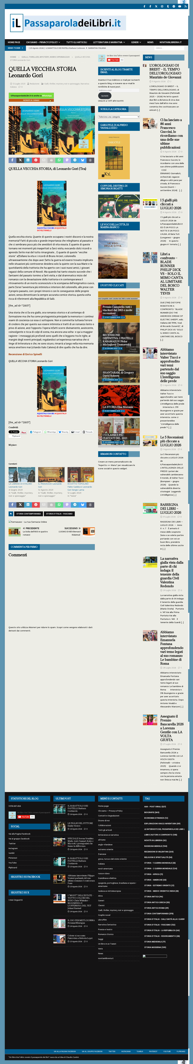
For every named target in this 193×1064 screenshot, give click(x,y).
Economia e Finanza (156, 818)
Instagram (13, 848)
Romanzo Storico (106, 934)
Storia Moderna (155, 947)
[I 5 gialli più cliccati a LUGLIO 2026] (150, 221)
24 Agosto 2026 (76, 911)
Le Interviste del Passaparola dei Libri (166, 829)
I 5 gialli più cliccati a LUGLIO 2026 (170, 204)
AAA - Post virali (155, 806)
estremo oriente (105, 849)
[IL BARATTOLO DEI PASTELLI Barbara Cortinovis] (59, 809)
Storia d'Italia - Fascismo (59, 513)
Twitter (12, 843)
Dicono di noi (104, 820)
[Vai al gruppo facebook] (150, 6)
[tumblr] (168, 6)
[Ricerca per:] (169, 48)
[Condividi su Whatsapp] (59, 160)
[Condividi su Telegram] (75, 160)
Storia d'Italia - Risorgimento (162, 936)
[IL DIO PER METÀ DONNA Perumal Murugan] (59, 923)
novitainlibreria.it (171, 42)
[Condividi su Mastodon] (67, 160)
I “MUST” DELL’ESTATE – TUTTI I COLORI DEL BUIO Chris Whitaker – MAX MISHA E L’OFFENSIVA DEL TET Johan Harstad (80, 901)
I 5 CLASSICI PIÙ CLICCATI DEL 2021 (115, 436)
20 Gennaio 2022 (112, 442)
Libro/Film (102, 919)
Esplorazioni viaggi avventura (162, 823)
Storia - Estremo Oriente (159, 885)
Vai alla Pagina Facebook (19, 833)
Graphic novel (104, 915)
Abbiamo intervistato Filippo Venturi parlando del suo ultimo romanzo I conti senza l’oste (81, 879)
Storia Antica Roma (156, 908)
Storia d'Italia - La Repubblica (162, 930)
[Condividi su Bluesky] (83, 160)
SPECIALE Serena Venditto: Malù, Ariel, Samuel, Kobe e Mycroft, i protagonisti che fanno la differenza (81, 842)
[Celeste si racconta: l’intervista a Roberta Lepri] (59, 938)
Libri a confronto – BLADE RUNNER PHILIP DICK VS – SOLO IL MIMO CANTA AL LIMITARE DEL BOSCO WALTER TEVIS (171, 273)
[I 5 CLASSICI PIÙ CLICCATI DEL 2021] (119, 431)
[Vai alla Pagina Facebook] (144, 6)
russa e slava (103, 873)
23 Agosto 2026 (76, 941)
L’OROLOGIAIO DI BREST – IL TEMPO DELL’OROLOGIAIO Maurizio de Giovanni (165, 71)
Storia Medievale (154, 941)
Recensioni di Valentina (158, 851)
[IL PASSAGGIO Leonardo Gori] (51, 474)
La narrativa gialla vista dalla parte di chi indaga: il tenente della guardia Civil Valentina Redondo (171, 572)
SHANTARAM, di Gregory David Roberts (118, 374)
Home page (14, 42)
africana (101, 839)
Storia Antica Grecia (157, 902)
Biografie (151, 812)
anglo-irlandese (105, 844)
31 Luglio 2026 (169, 516)
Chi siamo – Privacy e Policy (42, 42)
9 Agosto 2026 (159, 81)
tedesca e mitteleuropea (109, 891)
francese (102, 854)
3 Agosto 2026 (169, 297)
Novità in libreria (155, 840)
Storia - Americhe (155, 879)
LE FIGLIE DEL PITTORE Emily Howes (80, 824)
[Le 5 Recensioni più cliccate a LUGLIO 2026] (150, 465)
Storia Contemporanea (28, 513)
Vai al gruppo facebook (19, 838)
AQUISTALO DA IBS (45, 228)
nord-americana (105, 868)
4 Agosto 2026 (169, 212)
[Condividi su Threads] (90, 160)
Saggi (100, 939)
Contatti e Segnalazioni (108, 815)
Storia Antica (153, 896)
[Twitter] (156, 6)
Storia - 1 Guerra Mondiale (160, 862)
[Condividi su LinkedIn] (28, 160)
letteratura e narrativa (107, 42)
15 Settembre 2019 (112, 411)
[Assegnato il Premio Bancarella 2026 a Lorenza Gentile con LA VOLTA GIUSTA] (150, 747)
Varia (100, 948)
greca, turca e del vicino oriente (112, 859)
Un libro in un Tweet (107, 943)
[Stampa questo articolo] (51, 160)
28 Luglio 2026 (169, 667)
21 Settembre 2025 (112, 317)
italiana (101, 863)
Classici (101, 905)
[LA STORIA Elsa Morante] (119, 400)
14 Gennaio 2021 (111, 379)
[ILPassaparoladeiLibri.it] (68, 37)
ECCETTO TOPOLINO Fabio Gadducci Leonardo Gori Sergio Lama (80, 486)
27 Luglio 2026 (169, 744)
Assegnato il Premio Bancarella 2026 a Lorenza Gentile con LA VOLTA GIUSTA (172, 728)
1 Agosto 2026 (169, 449)
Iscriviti (104, 95)
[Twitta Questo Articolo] (20, 160)
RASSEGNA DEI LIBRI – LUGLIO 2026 (170, 509)
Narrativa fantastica (107, 924)
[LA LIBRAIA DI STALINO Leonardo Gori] (22, 474)
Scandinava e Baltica (107, 878)
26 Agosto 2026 (76, 814)
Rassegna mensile (155, 846)
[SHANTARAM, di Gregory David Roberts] (119, 369)
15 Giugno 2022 (111, 348)
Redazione (34, 83)
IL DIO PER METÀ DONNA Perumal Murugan (81, 921)
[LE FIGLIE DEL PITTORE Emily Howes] (59, 826)
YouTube (13, 862)
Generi (135, 42)
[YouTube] (179, 6)
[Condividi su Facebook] (12, 160)
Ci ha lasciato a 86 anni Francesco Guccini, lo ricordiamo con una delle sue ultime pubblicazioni (171, 133)
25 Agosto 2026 (76, 866)
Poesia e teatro (105, 929)
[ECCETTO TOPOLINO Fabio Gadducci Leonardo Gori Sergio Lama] (81, 474)
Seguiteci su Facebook (25, 876)
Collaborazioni (104, 825)
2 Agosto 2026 (169, 385)
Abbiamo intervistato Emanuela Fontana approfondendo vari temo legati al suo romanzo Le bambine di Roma (171, 648)
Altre (100, 895)
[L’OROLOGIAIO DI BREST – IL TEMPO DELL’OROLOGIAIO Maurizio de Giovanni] (145, 87)
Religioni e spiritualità (158, 857)
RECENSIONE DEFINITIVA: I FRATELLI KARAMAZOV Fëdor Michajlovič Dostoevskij (118, 339)
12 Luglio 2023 (19, 83)
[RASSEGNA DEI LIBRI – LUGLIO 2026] (150, 526)
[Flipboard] (185, 6)
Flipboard (13, 867)
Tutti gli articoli (76, 42)
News (150, 42)
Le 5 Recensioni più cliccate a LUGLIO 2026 (171, 441)
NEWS (148, 57)
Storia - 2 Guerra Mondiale (160, 868)
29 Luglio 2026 (169, 590)
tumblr (12, 853)
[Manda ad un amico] (44, 160)
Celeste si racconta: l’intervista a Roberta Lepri (80, 937)
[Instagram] (162, 6)
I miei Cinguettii (16, 900)
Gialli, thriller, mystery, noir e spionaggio (62, 83)
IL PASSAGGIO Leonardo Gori (50, 485)
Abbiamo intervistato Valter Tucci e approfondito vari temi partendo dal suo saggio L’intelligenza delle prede (170, 365)
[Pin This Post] (36, 160)
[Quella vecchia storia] (52, 153)
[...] (158, 110)
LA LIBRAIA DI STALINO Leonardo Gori (20, 485)
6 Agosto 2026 (169, 151)
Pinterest (13, 857)
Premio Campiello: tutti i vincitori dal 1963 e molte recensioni (117, 310)
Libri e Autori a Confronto (160, 834)
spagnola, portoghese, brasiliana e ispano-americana (117, 884)
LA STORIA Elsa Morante (118, 407)
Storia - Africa (153, 874)
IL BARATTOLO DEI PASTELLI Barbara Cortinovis (78, 808)
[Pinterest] (173, 6)
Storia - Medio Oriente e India (161, 891)
